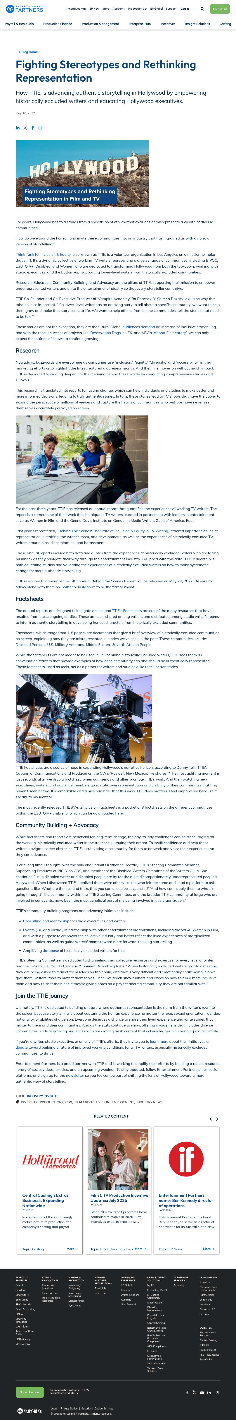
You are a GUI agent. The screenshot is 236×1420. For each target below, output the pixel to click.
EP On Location (24, 1304)
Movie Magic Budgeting (75, 1287)
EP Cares (152, 1350)
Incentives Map (76, 8)
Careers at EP (207, 1309)
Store (106, 8)
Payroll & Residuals (19, 24)
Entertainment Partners (208, 1334)
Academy (118, 8)
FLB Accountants (209, 1354)
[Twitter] (194, 1392)
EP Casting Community (153, 1296)
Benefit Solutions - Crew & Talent (157, 1329)
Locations (205, 1304)
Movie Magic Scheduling (75, 1294)
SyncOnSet (74, 1305)
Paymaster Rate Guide (25, 1333)
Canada (125, 1290)
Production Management (100, 24)
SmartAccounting (25, 1309)
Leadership (206, 1299)
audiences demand (138, 326)
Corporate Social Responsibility (209, 1288)
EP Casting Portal (157, 1290)
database (51, 950)
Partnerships (207, 1294)
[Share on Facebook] (32, 127)
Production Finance (57, 24)
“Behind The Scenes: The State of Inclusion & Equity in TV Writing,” (113, 530)
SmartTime (22, 1299)
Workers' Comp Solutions (155, 1370)
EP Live (20, 1314)
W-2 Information (156, 1363)
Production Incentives (116, 1249)
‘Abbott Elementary (169, 332)
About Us (205, 1282)
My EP (150, 1285)
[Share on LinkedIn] (18, 127)
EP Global (156, 8)
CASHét (204, 1345)
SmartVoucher (155, 1302)
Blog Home (30, 52)
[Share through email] (40, 127)
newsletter (74, 1075)
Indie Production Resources (51, 1299)
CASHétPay (22, 1326)
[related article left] (210, 1119)
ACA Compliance (156, 1346)
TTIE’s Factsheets (126, 610)
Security (204, 1314)
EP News (176, 1249)
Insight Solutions (197, 24)
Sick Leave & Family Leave (154, 1357)
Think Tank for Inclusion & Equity (43, 254)
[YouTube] (202, 1392)
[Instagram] (216, 1392)
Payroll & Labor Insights (155, 1317)
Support (171, 8)
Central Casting (156, 1322)
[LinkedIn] (209, 1392)
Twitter (66, 587)
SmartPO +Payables (21, 1320)
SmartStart (22, 1294)
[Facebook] (187, 1392)
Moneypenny (23, 1343)
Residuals (21, 1290)
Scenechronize (76, 1300)
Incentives (168, 24)
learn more (158, 1041)
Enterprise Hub (140, 24)
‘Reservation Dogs (104, 332)
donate (22, 1047)
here (118, 813)
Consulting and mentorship (46, 921)
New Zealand (128, 1304)
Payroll (19, 1285)
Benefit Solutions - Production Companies (157, 1338)
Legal (54, 1408)
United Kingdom (130, 1294)
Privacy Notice (69, 1408)
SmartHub (100, 1292)
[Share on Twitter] (25, 127)
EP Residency (23, 1339)
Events (29, 930)
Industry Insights (42, 1096)
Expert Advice (50, 1292)
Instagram (86, 587)
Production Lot (137, 8)
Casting (225, 24)
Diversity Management (154, 1309)
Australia (126, 1299)
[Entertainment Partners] (24, 9)
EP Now (94, 8)
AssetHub (100, 1288)
